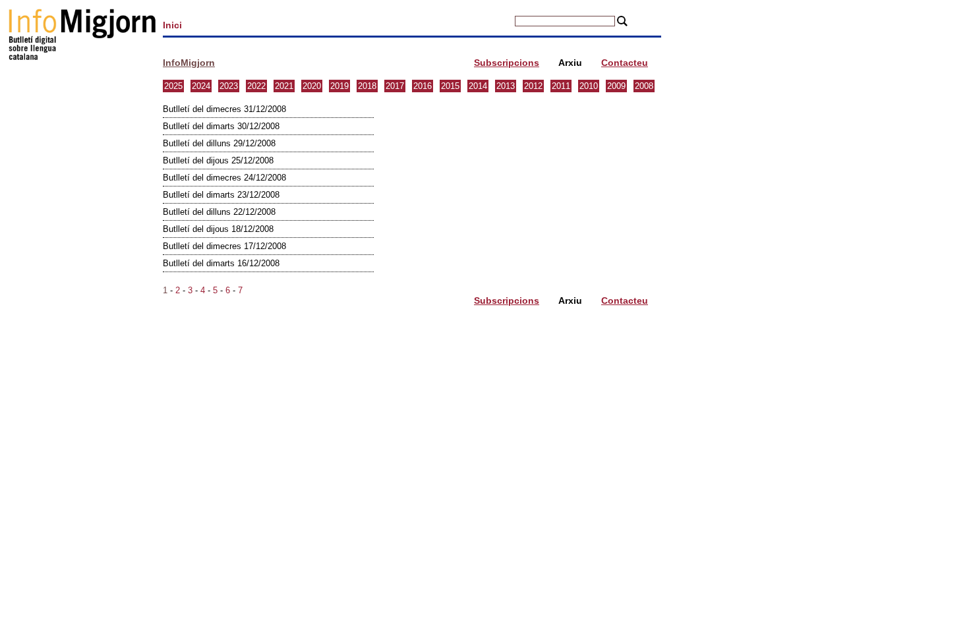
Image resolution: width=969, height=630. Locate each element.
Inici (172, 25)
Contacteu (624, 62)
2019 (339, 86)
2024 (201, 86)
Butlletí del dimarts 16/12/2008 (221, 263)
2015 (450, 86)
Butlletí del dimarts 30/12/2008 (221, 126)
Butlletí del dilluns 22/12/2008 (219, 212)
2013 (505, 86)
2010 (588, 86)
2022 (256, 86)
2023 (229, 86)
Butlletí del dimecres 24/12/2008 (224, 178)
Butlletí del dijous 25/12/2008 (218, 160)
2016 (422, 86)
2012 (533, 86)
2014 (478, 86)
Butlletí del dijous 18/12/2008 (218, 229)
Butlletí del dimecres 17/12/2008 (224, 246)
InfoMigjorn (189, 62)
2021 (284, 86)
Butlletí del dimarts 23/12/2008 (221, 195)
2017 (395, 86)
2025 (173, 86)
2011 (561, 86)
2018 (367, 86)
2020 (312, 86)
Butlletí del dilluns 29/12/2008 (219, 143)
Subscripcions (506, 62)
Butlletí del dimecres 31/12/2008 (224, 109)
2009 (616, 86)
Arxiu (570, 62)
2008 (644, 86)
